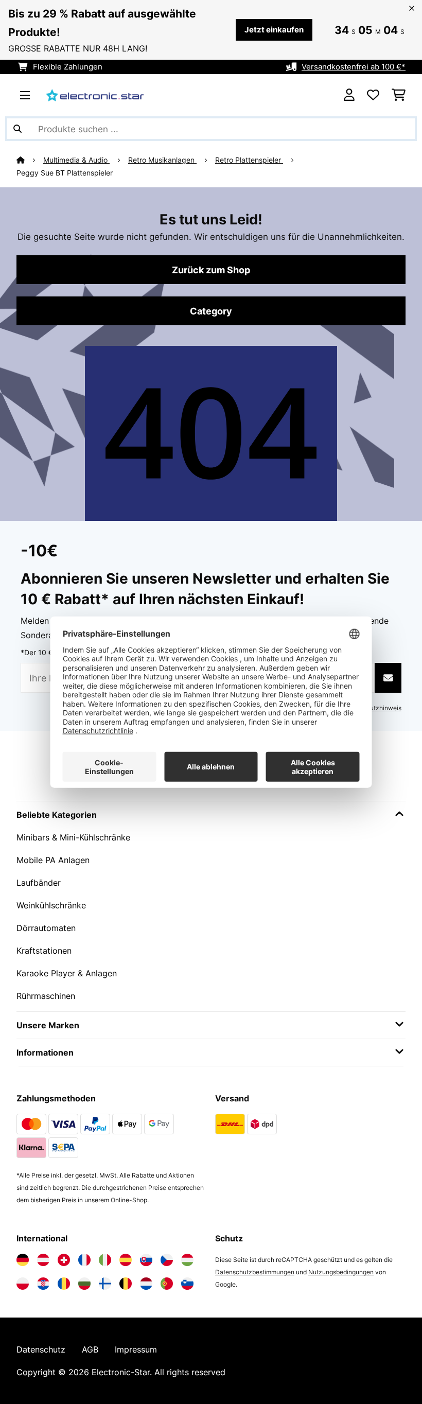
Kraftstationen (44, 950)
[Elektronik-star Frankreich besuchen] (84, 1260)
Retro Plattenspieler (249, 160)
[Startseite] (29, 160)
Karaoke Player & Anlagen (66, 973)
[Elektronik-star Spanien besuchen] (125, 1260)
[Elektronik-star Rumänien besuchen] (64, 1283)
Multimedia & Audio (76, 160)
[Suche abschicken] (17, 128)
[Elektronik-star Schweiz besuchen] (64, 1260)
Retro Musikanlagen (162, 160)
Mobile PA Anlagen (53, 860)
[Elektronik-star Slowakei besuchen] (146, 1260)
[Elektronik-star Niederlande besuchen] (146, 1283)
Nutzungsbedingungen (341, 1272)
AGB (90, 1349)
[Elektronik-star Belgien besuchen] (125, 1283)
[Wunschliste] (373, 95)
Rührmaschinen (45, 996)
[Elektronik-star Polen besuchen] (22, 1283)
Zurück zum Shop (211, 269)
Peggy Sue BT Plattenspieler (64, 173)
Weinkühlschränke (51, 905)
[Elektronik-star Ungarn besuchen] (187, 1260)
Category (211, 311)
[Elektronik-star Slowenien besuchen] (187, 1283)
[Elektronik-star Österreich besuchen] (43, 1260)
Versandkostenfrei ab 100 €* (354, 67)
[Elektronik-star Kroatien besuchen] (43, 1283)
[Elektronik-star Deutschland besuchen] (22, 1260)
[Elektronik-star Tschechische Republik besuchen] (167, 1260)
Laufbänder (38, 883)
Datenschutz (40, 1349)
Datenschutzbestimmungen (254, 1272)
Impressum (136, 1349)
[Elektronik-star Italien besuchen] (105, 1260)
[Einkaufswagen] (399, 95)
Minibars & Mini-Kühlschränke (73, 837)
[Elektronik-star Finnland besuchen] (105, 1283)
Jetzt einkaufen (274, 29)
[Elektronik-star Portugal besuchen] (167, 1283)
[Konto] (349, 95)
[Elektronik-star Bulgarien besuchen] (84, 1283)
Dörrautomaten (46, 928)
